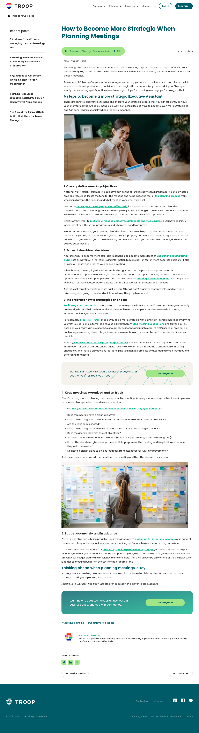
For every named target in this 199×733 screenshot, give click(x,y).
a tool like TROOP (89, 320)
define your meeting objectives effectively (101, 206)
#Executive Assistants (101, 623)
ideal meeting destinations (148, 324)
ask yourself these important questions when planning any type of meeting (117, 408)
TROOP (66, 61)
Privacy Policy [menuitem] (139, 716)
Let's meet (184, 6)
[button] (66, 51)
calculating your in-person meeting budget (128, 549)
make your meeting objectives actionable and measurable (125, 221)
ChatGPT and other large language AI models (101, 342)
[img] (114, 51)
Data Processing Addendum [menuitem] (166, 716)
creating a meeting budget (153, 278)
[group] (93, 51)
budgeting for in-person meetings (155, 539)
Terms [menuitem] (189, 716)
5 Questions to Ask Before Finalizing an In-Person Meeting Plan (25, 80)
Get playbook (165, 373)
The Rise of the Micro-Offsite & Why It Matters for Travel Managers (27, 116)
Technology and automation (81, 305)
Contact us (142, 701)
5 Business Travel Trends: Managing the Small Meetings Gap (27, 43)
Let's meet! (158, 701)
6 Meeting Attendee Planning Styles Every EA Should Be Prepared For (27, 61)
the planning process (167, 196)
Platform (97, 6)
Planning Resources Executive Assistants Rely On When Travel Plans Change (27, 98)
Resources (130, 6)
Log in (165, 6)
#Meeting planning (72, 623)
